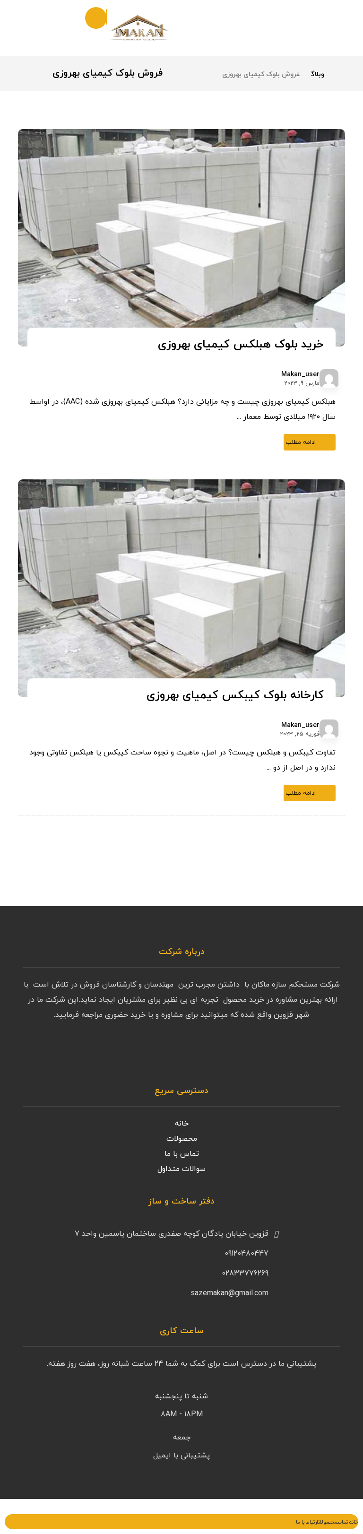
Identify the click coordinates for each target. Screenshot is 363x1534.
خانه (182, 1123)
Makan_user (300, 375)
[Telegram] (311, 1050)
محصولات (181, 1139)
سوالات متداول (181, 1169)
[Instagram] (330, 1050)
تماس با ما (181, 1154)
